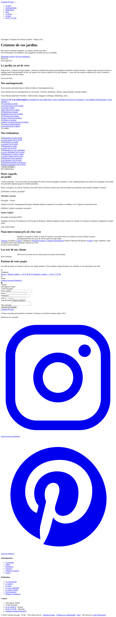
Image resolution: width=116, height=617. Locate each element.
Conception (9, 562)
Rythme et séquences (12, 594)
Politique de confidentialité (66, 615)
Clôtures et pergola (12, 571)
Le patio (8, 586)
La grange (9, 584)
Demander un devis (8, 57)
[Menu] (15, 2)
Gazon (7, 573)
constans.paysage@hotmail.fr (11, 280)
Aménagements (11, 8)
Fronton (90, 241)
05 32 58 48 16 (10, 607)
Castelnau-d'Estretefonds (55, 241)
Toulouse (4, 241)
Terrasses (8, 569)
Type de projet (6, 300)
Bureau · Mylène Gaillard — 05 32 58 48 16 (17, 274)
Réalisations (9, 10)
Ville (2, 298)
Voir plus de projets (8, 167)
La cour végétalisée (12, 588)
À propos (8, 14)
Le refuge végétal (11, 590)
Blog (7, 12)
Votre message (6, 305)
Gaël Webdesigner (99, 615)
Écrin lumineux (10, 592)
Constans (7, 2)
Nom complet (6, 291)
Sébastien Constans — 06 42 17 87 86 (47, 274)
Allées (7, 565)
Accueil (8, 6)
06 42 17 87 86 (10, 18)
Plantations (9, 567)
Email (3, 293)
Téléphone (4, 296)
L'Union (18, 241)
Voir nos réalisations (22, 57)
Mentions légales (49, 615)
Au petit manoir (11, 582)
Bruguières (36, 241)
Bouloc (43, 241)
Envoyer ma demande (9, 307)
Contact (8, 16)
